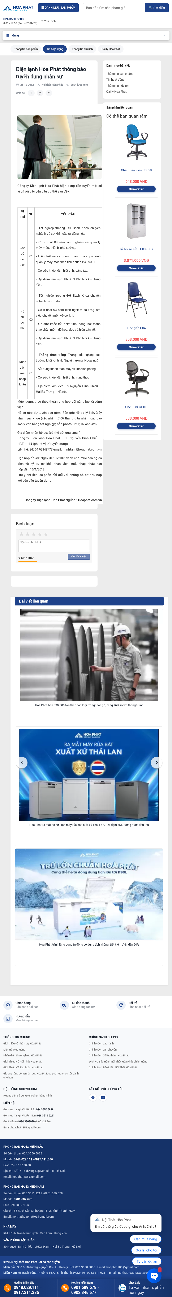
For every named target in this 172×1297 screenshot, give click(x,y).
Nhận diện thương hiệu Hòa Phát (22, 1055)
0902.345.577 (83, 1292)
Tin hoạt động (55, 49)
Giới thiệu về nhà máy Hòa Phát (22, 1043)
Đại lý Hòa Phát (111, 49)
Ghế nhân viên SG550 (136, 170)
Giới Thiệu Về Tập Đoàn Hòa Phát (23, 1067)
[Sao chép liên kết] (49, 93)
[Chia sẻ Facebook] (31, 93)
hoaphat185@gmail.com (25, 1127)
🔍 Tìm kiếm (157, 8)
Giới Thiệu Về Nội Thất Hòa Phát (22, 1061)
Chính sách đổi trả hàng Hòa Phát (109, 1055)
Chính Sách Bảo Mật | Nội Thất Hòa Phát (113, 1067)
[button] (21, 762)
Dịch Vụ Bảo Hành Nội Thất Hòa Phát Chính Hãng (118, 1061)
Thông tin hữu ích (82, 49)
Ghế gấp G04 (136, 328)
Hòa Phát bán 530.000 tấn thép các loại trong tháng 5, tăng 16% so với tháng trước (89, 705)
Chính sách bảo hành (101, 1043)
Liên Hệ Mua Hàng (14, 1049)
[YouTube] (103, 1098)
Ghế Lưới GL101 (136, 407)
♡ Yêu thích (48, 21)
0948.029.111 (23, 1159)
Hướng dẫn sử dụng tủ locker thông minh (27, 1095)
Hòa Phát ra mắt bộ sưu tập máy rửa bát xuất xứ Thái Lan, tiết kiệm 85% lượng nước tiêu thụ (89, 825)
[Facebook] (93, 1098)
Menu (15, 35)
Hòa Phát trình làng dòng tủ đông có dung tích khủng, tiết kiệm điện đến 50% (89, 944)
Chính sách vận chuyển (103, 1049)
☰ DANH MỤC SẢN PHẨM (58, 7)
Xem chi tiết (136, 189)
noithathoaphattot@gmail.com (33, 1216)
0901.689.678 (23, 1199)
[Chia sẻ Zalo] (40, 93)
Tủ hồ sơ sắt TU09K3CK (136, 249)
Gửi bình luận (78, 556)
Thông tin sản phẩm (26, 49)
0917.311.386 (43, 1159)
